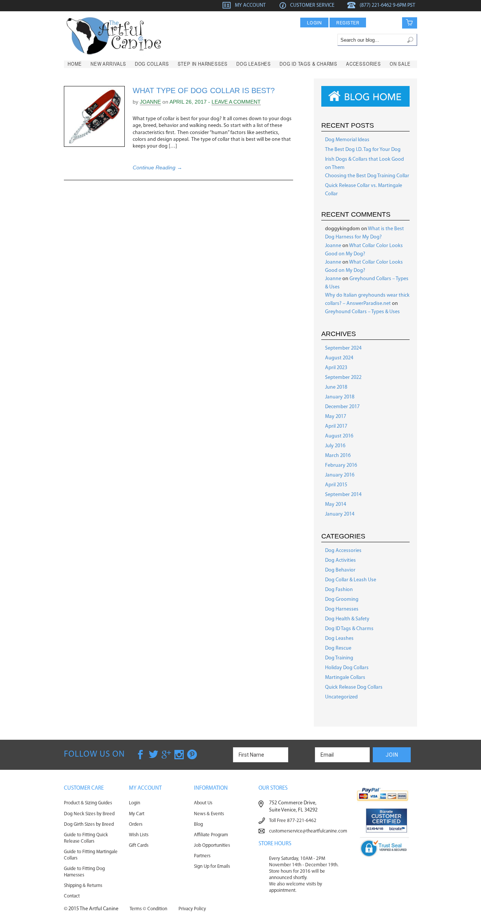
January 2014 (339, 514)
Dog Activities (340, 560)
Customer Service (312, 5)
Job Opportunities (212, 845)
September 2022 (343, 377)
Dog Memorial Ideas (347, 140)
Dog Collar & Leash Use (350, 580)
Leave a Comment (236, 102)
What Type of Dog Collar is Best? (204, 90)
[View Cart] (404, 22)
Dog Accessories (343, 551)
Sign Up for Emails (212, 866)
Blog (198, 824)
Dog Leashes (253, 64)
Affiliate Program (211, 835)
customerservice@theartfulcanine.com (308, 831)
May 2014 (335, 504)
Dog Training (339, 658)
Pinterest (192, 754)
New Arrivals (108, 64)
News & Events (209, 813)
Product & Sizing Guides (88, 803)
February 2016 (341, 465)
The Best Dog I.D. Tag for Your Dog (363, 149)
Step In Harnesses (203, 64)
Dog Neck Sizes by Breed (89, 813)
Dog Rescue (338, 648)
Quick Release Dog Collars (354, 687)
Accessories (363, 64)
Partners (202, 856)
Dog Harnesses (341, 609)
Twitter (154, 754)
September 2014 (343, 495)
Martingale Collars (345, 677)
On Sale (400, 64)
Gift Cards (138, 845)
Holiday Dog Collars (347, 668)
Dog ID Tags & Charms (308, 64)
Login (314, 23)
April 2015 (336, 485)
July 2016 (335, 446)
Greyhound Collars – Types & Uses (362, 312)
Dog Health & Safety (347, 619)
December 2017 (342, 407)
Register (347, 23)
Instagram (179, 754)
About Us (203, 803)
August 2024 (339, 358)
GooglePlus (166, 754)
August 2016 (339, 436)
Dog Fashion (339, 590)
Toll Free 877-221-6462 (292, 820)
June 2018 (336, 387)
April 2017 (336, 426)
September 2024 (343, 348)
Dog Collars (152, 64)
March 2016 (338, 455)
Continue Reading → (157, 167)
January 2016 (339, 475)
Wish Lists (138, 835)
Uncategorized (341, 697)
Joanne (150, 102)
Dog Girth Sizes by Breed (89, 824)
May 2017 (335, 416)
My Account (250, 5)
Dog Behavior (340, 570)
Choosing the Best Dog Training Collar (367, 176)
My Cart (136, 813)
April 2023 (336, 368)
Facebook (141, 754)
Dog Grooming (341, 599)
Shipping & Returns (83, 885)
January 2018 (339, 397)
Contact (72, 896)
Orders (135, 824)
